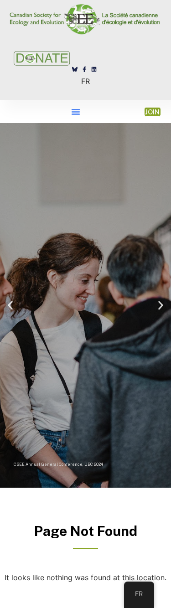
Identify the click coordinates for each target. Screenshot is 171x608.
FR (85, 81)
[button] (76, 112)
